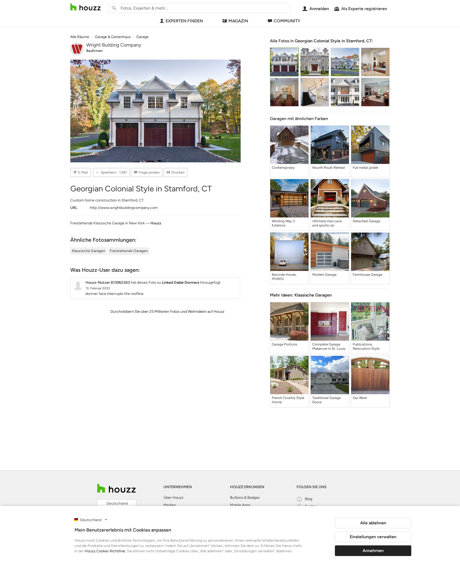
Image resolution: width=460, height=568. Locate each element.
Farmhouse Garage (367, 275)
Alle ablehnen (373, 522)
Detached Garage (366, 221)
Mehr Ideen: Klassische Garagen (301, 295)
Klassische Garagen (88, 251)
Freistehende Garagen (129, 251)
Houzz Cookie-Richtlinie (105, 551)
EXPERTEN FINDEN (184, 20)
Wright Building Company (113, 45)
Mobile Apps (240, 505)
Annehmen (373, 550)
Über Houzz (173, 497)
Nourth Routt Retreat (328, 168)
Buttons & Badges (245, 497)
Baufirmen (94, 51)
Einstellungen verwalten (373, 536)
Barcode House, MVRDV (284, 277)
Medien (169, 505)
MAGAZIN (238, 20)
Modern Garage (324, 275)
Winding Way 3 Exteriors (283, 223)
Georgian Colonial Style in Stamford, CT (333, 40)
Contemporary (283, 168)
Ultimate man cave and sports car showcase (327, 223)
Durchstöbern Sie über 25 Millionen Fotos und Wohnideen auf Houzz (167, 311)
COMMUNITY (287, 20)
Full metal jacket (365, 168)
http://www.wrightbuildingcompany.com (124, 207)
